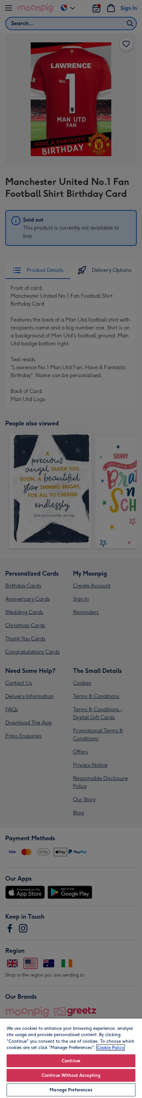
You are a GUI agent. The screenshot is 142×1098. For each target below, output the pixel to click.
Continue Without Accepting (71, 1075)
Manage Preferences (71, 1089)
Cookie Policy (110, 1047)
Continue (71, 1060)
